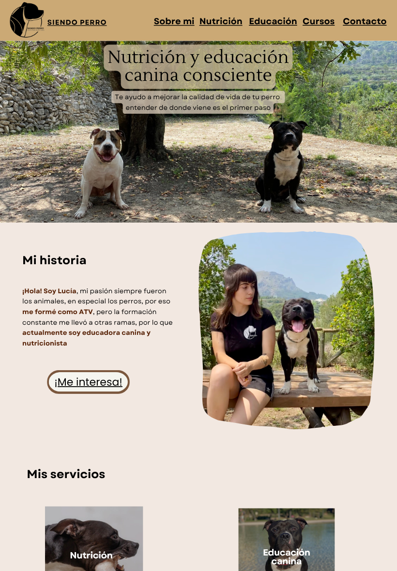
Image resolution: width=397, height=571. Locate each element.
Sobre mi (174, 21)
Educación (273, 21)
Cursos (319, 21)
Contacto (364, 21)
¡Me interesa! (88, 382)
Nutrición (221, 21)
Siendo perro (77, 22)
